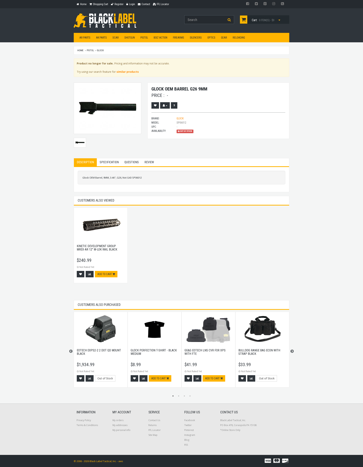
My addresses (119, 425)
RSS (186, 444)
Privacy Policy (84, 420)
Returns (152, 425)
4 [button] (190, 396)
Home (80, 50)
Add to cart (104, 274)
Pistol (144, 37)
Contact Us (154, 420)
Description (85, 162)
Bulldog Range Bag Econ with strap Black (259, 352)
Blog (186, 439)
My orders (117, 420)
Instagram (189, 435)
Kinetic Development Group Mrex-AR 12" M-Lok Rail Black (97, 247)
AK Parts (101, 37)
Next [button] (292, 351)
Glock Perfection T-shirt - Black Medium (154, 352)
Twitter (188, 425)
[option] (101, 247)
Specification (109, 162)
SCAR (115, 37)
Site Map (152, 435)
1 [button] (173, 396)
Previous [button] (71, 351)
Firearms (178, 37)
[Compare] (90, 274)
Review (149, 162)
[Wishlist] (155, 105)
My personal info (121, 430)
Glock (100, 50)
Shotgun (129, 37)
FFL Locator (154, 430)
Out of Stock (105, 378)
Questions (131, 162)
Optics (211, 37)
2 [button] (179, 396)
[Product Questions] (174, 105)
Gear (224, 37)
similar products (127, 71)
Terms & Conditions (87, 425)
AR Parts (84, 37)
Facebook (189, 420)
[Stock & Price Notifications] (165, 105)
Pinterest (189, 430)
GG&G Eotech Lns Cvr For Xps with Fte (205, 352)
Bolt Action (160, 37)
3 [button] (184, 396)
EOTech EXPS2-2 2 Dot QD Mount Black (99, 352)
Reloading (239, 37)
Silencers (196, 37)
